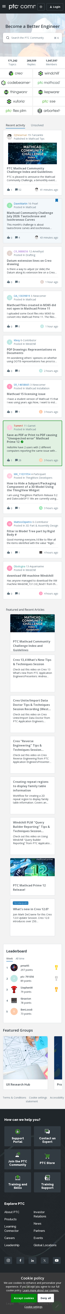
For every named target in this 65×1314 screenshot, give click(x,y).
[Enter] (6, 38)
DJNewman (20, 135)
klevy (17, 340)
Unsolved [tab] (37, 125)
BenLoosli (26, 1009)
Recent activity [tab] (15, 125)
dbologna (19, 566)
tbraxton (26, 998)
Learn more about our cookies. (41, 1290)
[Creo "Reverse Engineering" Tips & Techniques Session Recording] (32, 755)
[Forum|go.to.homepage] (19, 7)
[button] (32, 1306)
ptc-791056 (27, 976)
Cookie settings (38, 1097)
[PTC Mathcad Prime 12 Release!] (32, 877)
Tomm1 (18, 426)
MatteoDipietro (23, 522)
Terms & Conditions (14, 1097)
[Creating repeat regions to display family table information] (32, 795)
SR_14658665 (21, 384)
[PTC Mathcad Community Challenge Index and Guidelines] (32, 633)
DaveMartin (20, 203)
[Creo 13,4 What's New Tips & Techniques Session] (32, 673)
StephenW (27, 987)
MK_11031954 (22, 474)
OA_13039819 (22, 296)
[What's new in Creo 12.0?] (32, 917)
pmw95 (25, 965)
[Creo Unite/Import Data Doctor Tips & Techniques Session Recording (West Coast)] (32, 714)
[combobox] (32, 38)
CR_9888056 (21, 251)
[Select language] (41, 6)
